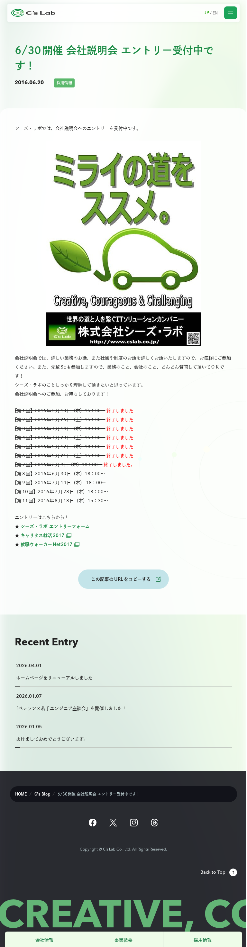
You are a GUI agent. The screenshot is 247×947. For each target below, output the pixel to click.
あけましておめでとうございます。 (52, 739)
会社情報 (44, 940)
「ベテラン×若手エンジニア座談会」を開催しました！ (71, 708)
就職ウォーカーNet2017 (51, 544)
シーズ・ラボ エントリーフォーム (55, 526)
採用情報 (203, 940)
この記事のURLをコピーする (121, 579)
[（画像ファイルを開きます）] (123, 243)
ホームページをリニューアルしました (54, 678)
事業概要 (123, 940)
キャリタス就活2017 (47, 535)
